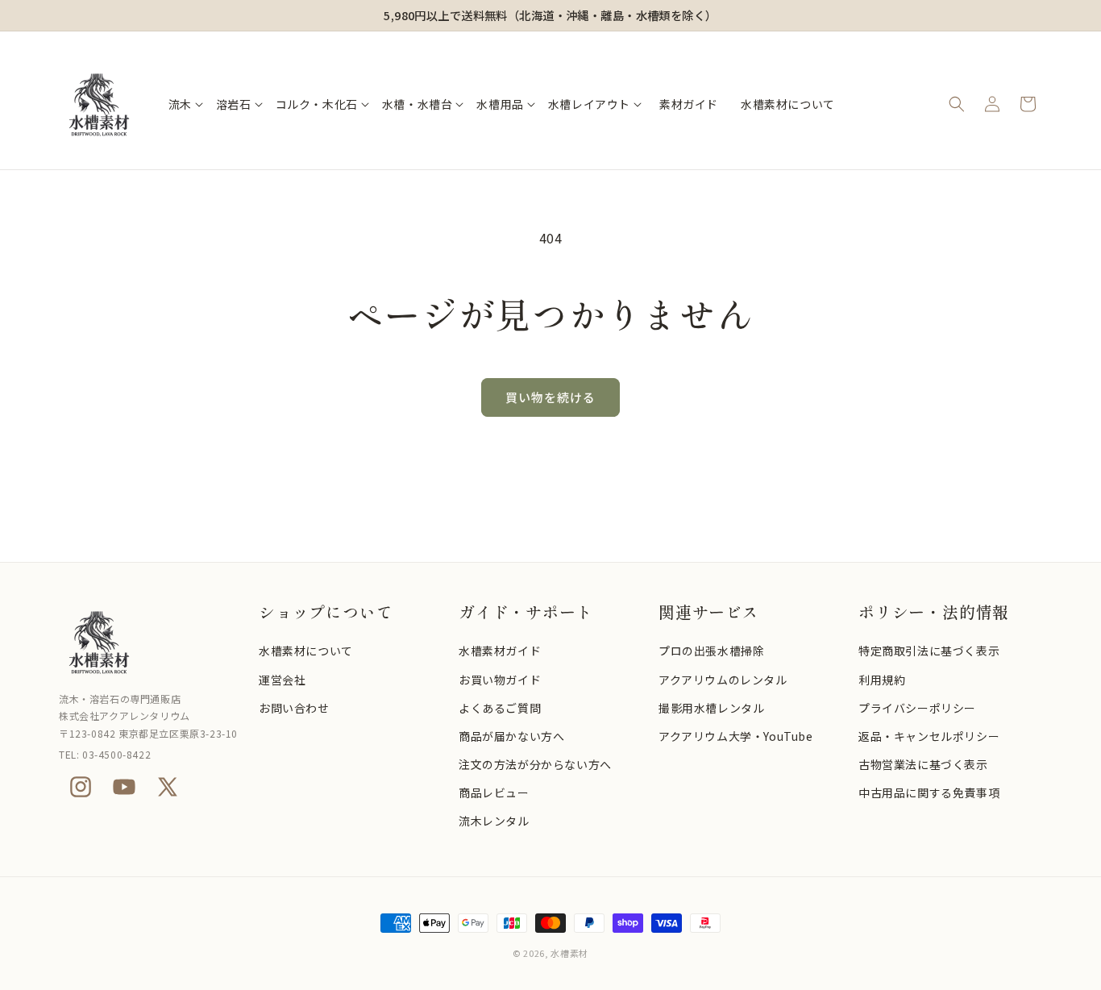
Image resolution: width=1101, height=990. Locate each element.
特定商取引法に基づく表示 (928, 651)
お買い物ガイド (500, 680)
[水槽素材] (151, 641)
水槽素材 (569, 952)
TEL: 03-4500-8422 (105, 754)
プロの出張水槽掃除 (711, 651)
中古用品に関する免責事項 (928, 792)
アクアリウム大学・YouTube (736, 736)
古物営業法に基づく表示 (923, 764)
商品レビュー (494, 792)
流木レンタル (494, 821)
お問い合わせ (294, 708)
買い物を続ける (550, 397)
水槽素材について (306, 651)
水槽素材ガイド (500, 651)
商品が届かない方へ (511, 736)
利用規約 (881, 680)
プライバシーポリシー (917, 708)
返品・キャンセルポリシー (928, 736)
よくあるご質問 (500, 708)
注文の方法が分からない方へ (535, 764)
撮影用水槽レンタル (711, 708)
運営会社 (282, 680)
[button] (186, 104)
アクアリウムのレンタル (723, 680)
